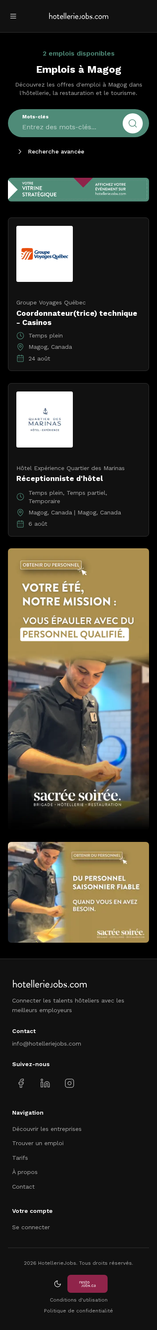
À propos (25, 1172)
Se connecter (31, 1227)
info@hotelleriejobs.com (46, 1043)
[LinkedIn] (45, 1083)
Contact (23, 1186)
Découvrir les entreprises (47, 1128)
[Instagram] (69, 1083)
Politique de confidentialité (78, 1311)
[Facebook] (21, 1083)
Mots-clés (35, 117)
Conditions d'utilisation (79, 1300)
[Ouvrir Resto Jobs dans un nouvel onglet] (87, 1284)
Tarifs (20, 1157)
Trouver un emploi (38, 1143)
